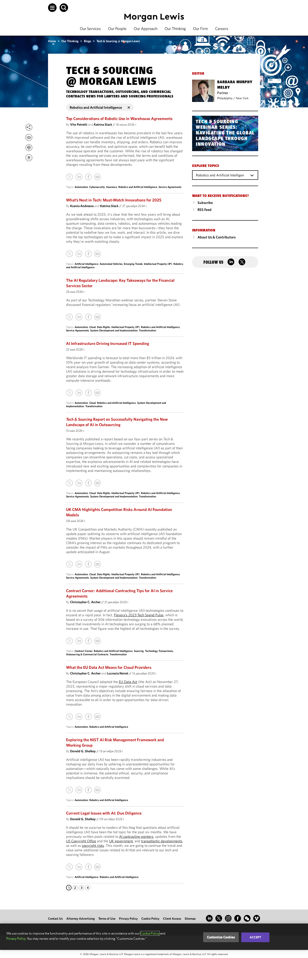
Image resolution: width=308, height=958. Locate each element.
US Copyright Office (81, 841)
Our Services (90, 28)
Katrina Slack (103, 124)
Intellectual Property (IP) (158, 263)
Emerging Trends (133, 263)
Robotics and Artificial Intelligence (137, 187)
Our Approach (145, 28)
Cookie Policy (150, 918)
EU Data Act (128, 681)
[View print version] (28, 147)
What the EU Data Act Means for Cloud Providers (108, 667)
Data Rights (103, 327)
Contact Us (55, 918)
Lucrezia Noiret (117, 673)
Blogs (87, 41)
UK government (121, 841)
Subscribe (205, 202)
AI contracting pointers (136, 836)
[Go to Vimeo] (256, 918)
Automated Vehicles (111, 263)
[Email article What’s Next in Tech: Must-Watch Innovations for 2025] (97, 253)
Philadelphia (224, 98)
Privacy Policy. (16, 938)
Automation (81, 187)
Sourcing (139, 651)
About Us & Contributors (217, 237)
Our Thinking (175, 28)
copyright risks (93, 845)
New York (242, 98)
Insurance (111, 187)
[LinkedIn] (79, 176)
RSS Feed (204, 209)
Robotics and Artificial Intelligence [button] (96, 107)
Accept (255, 937)
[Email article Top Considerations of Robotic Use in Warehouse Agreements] (97, 176)
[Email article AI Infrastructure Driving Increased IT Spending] (97, 392)
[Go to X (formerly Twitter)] (218, 918)
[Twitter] (69, 176)
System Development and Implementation (114, 330)
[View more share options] (28, 127)
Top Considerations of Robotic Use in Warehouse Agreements (119, 118)
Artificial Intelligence (86, 263)
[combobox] (225, 175)
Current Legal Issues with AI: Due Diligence (104, 813)
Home (52, 41)
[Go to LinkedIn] (209, 918)
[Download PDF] (28, 157)
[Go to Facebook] (237, 918)
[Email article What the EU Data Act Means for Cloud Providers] (97, 716)
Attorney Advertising (80, 918)
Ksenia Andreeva (82, 206)
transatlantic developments (161, 841)
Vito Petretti (78, 124)
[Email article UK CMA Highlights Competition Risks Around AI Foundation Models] (97, 564)
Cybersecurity (97, 187)
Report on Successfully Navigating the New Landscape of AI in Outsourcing (117, 422)
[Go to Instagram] (228, 918)
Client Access (172, 918)
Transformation (147, 330)
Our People (117, 28)
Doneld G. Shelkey (83, 751)
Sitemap (190, 918)
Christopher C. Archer (85, 602)
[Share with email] (28, 137)
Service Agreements (170, 187)
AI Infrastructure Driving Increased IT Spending (107, 343)
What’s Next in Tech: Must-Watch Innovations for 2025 (113, 200)
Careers (221, 28)
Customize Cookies (221, 937)
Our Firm (200, 28)
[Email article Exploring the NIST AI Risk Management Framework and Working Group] (97, 790)
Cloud (92, 327)
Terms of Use (106, 918)
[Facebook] (88, 176)
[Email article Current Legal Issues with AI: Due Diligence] (97, 866)
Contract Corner (83, 651)
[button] (52, 7)
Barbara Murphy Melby (234, 85)
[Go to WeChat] (247, 918)
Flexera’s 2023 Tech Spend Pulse (138, 615)
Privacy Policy (128, 918)
